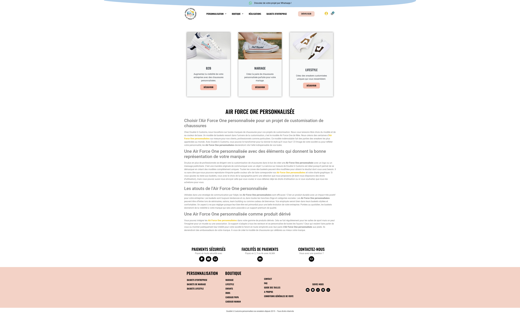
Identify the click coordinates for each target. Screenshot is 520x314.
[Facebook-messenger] (313, 290)
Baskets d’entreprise (276, 13)
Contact (268, 278)
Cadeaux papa (232, 297)
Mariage (229, 280)
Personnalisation (215, 13)
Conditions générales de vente (278, 296)
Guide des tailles (272, 287)
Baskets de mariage (196, 284)
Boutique (236, 13)
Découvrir (208, 87)
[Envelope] (311, 259)
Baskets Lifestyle (195, 288)
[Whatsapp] (328, 290)
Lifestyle (229, 284)
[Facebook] (308, 290)
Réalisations (255, 13)
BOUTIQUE (233, 273)
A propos (268, 291)
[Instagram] (318, 290)
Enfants (229, 288)
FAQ (265, 283)
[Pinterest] (323, 290)
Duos (227, 293)
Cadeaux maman (233, 301)
